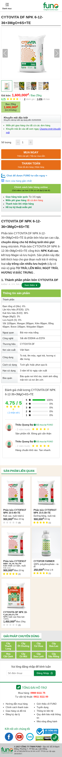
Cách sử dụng (10, 365)
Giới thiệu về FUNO (46, 704)
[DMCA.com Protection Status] (47, 738)
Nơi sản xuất (9, 350)
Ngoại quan (8, 332)
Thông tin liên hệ (45, 711)
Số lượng (6, 142)
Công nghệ (8, 338)
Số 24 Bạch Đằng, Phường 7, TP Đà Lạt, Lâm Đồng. (36, 748)
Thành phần (8, 299)
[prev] (5, 53)
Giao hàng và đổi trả (16, 711)
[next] (56, 53)
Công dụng (8, 357)
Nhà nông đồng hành (47, 721)
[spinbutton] (24, 142)
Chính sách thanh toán (17, 707)
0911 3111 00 (41, 696)
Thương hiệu (9, 344)
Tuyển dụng (42, 707)
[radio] (8, 99)
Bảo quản (7, 378)
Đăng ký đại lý (13, 714)
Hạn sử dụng (9, 371)
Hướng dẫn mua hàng (17, 704)
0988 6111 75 (37, 692)
